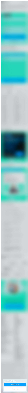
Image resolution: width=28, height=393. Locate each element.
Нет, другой (15, 389)
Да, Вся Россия (15, 384)
